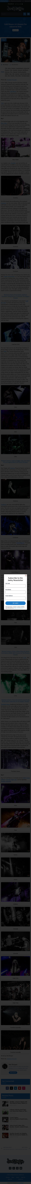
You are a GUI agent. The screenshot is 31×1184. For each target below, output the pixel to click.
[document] (15, 592)
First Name (8, 589)
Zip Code (7, 583)
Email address (9, 595)
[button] (26, 575)
